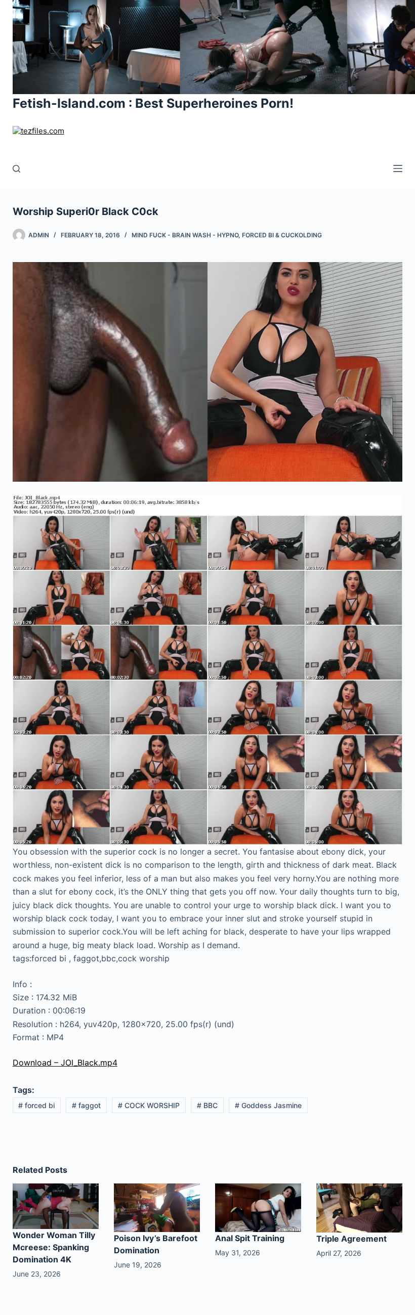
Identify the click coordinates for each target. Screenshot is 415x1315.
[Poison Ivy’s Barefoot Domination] (157, 1207)
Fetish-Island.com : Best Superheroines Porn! (153, 103)
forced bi (36, 1105)
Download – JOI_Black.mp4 (65, 1062)
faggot (86, 1105)
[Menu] (397, 168)
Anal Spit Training (249, 1238)
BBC (207, 1105)
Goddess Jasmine (268, 1105)
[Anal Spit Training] (258, 1207)
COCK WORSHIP (149, 1105)
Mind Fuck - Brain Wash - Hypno (185, 235)
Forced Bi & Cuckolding (282, 235)
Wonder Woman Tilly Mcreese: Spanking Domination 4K (54, 1247)
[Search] (16, 169)
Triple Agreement (351, 1239)
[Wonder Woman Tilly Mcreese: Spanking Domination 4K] (56, 1205)
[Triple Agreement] (359, 1207)
